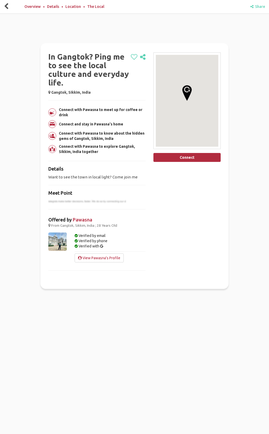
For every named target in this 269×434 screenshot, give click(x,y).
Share (259, 6)
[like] (134, 57)
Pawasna (82, 219)
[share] (143, 57)
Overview (32, 6)
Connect (187, 157)
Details (53, 6)
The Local (95, 6)
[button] (187, 93)
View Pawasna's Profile (101, 258)
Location (73, 6)
